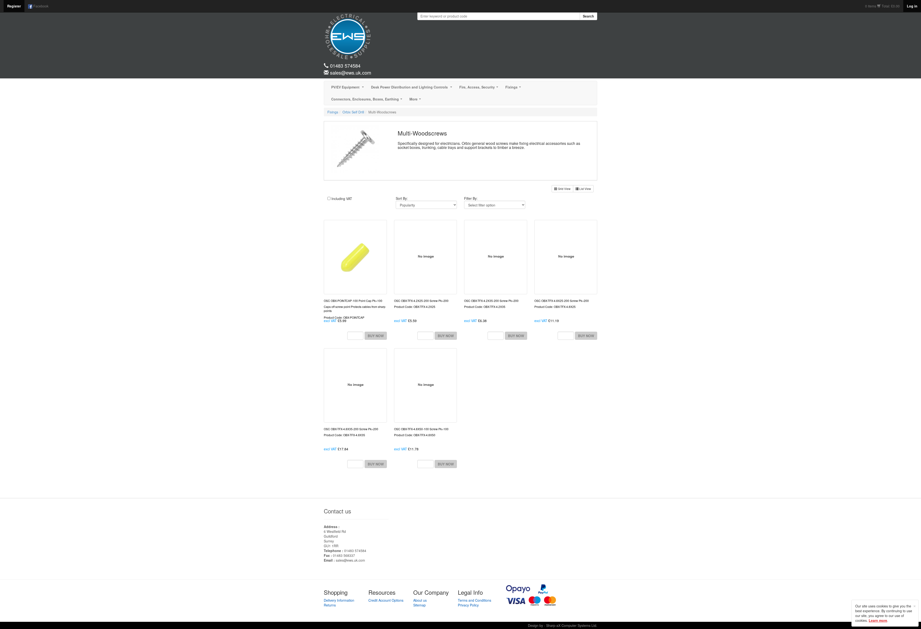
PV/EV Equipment (348, 88)
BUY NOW (376, 335)
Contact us (337, 511)
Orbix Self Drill (353, 112)
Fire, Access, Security (479, 88)
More (416, 100)
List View (585, 189)
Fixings (514, 88)
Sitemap (419, 605)
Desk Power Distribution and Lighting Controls (412, 88)
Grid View (564, 189)
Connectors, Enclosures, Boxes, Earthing (367, 100)
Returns (330, 605)
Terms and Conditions (474, 600)
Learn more (878, 620)
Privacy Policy (468, 605)
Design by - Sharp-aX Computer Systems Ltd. (562, 625)
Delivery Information (339, 600)
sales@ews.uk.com (350, 560)
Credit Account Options (385, 600)
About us (420, 600)
